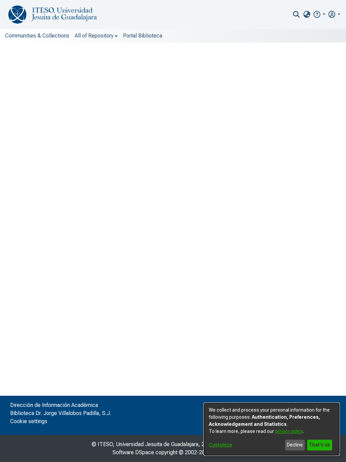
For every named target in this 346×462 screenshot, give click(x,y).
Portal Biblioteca (142, 35)
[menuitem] (306, 14)
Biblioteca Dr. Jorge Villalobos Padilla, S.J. (60, 413)
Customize (220, 444)
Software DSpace (133, 452)
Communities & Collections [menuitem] (37, 35)
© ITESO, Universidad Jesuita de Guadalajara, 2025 (153, 444)
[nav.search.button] (296, 14)
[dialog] (271, 429)
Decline (295, 444)
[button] (319, 14)
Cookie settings (28, 421)
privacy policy (289, 431)
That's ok (319, 444)
